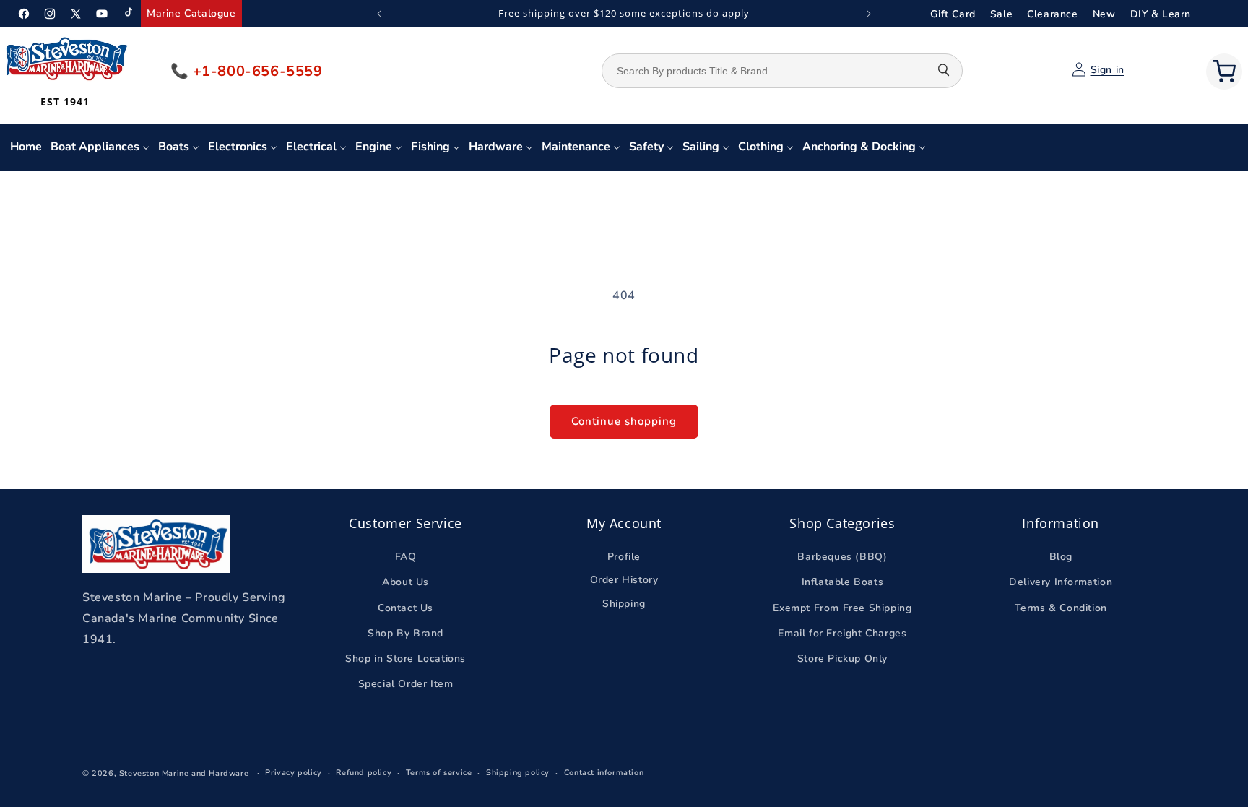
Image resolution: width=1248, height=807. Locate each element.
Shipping (624, 603)
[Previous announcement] (379, 13)
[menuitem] (26, 147)
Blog (1060, 557)
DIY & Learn (1161, 14)
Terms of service (439, 772)
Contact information (604, 772)
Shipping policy (518, 772)
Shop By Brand (405, 633)
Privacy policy (293, 772)
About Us (405, 582)
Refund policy (363, 772)
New (1104, 14)
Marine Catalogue (191, 13)
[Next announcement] (869, 13)
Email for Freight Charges (842, 633)
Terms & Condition (1061, 608)
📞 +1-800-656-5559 (246, 71)
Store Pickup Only (842, 658)
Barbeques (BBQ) (842, 557)
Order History (624, 580)
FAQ (406, 557)
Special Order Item (406, 684)
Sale (1001, 14)
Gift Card (952, 14)
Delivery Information (1060, 582)
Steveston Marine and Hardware (183, 773)
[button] (1224, 71)
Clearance (1052, 14)
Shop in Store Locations (405, 658)
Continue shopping (624, 421)
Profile (624, 557)
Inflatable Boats (843, 582)
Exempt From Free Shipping (842, 608)
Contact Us (405, 608)
